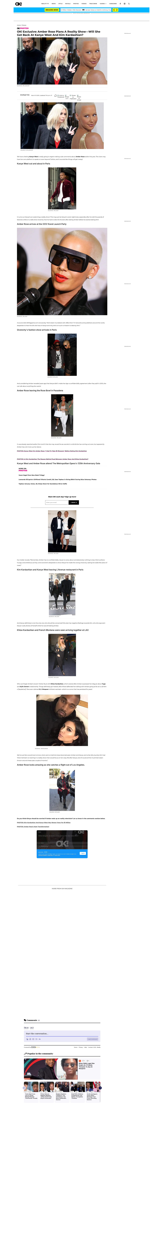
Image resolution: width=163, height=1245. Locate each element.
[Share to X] (67, 96)
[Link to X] (129, 3)
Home (19, 25)
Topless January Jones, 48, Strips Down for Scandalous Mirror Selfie (43, 484)
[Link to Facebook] (120, 3)
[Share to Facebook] (60, 96)
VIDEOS (84, 3)
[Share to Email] (79, 96)
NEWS (54, 3)
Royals (67, 3)
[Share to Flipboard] (73, 96)
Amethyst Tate (24, 95)
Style (60, 3)
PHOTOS (76, 3)
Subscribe (113, 3)
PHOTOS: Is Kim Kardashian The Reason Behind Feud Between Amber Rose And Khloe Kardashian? (52, 459)
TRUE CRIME (93, 3)
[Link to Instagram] (124, 3)
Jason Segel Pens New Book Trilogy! (32, 475)
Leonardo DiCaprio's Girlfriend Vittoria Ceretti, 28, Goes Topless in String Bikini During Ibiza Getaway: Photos (58, 479)
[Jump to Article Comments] (56, 96)
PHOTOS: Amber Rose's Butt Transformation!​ (33, 826)
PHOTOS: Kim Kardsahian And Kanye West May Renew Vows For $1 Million (43, 822)
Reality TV (45, 3)
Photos (24, 25)
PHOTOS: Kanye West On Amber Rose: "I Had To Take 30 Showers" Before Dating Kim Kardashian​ (52, 451)
